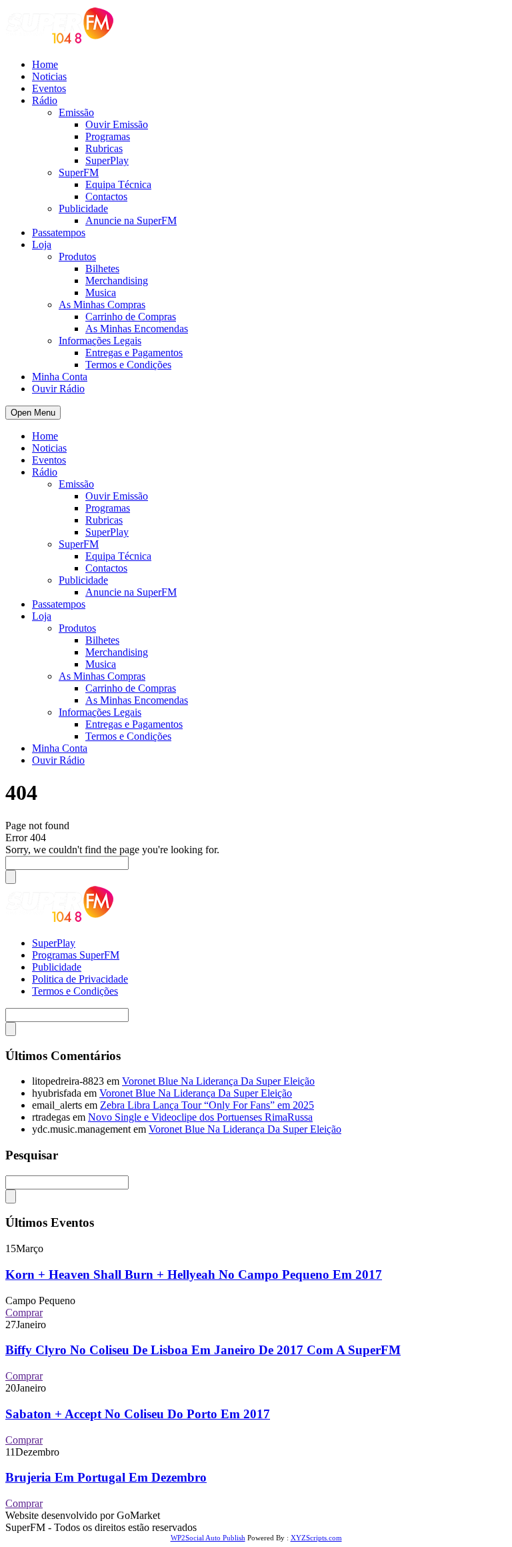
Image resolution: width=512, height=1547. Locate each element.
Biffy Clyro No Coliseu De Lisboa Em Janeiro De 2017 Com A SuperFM (203, 1350)
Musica (100, 292)
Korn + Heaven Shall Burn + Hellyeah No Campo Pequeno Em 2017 (193, 1274)
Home (45, 64)
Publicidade (83, 208)
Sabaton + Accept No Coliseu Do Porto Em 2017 (137, 1414)
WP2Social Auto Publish (208, 1538)
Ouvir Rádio (58, 388)
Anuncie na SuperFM (131, 220)
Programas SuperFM (75, 955)
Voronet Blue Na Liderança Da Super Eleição (218, 1081)
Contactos (106, 196)
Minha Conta (59, 376)
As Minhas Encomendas (136, 328)
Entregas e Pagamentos (134, 352)
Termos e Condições (128, 364)
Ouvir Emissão (116, 124)
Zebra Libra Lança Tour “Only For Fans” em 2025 (207, 1105)
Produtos (77, 256)
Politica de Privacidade (80, 979)
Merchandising (116, 280)
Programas (107, 136)
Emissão (76, 112)
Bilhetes (102, 268)
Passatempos (58, 232)
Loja (41, 244)
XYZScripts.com (316, 1538)
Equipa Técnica (118, 184)
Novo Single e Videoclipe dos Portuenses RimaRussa (200, 1117)
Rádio (44, 100)
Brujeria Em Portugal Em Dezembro (106, 1477)
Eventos (49, 88)
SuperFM (79, 172)
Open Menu (33, 413)
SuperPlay (107, 160)
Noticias (49, 76)
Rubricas (104, 148)
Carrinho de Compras (130, 316)
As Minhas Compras (102, 304)
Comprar (24, 1312)
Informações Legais (100, 340)
